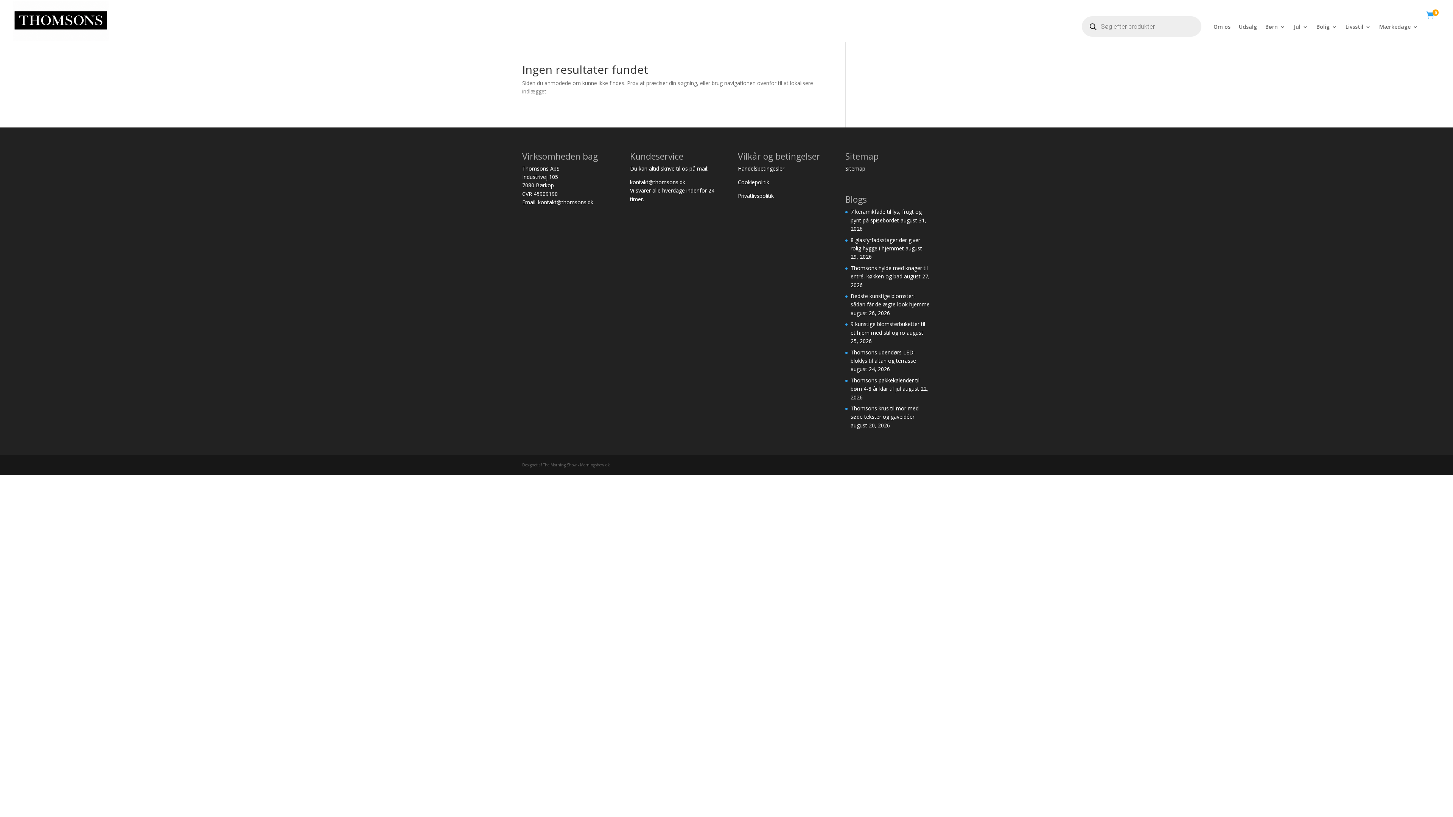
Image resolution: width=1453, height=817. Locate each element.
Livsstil (1354, 27)
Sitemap (856, 168)
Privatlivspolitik (756, 195)
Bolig (1323, 27)
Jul (1297, 27)
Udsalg (1248, 27)
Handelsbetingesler (762, 168)
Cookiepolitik (754, 182)
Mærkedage (1395, 27)
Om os (1222, 27)
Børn (1271, 27)
